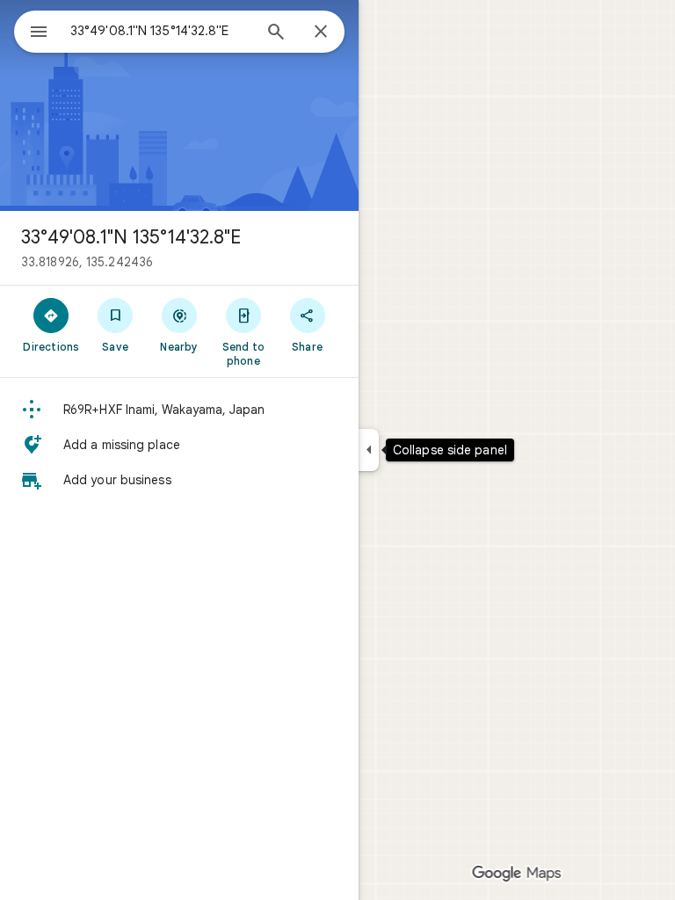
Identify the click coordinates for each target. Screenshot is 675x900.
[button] (179, 409)
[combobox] (160, 30)
